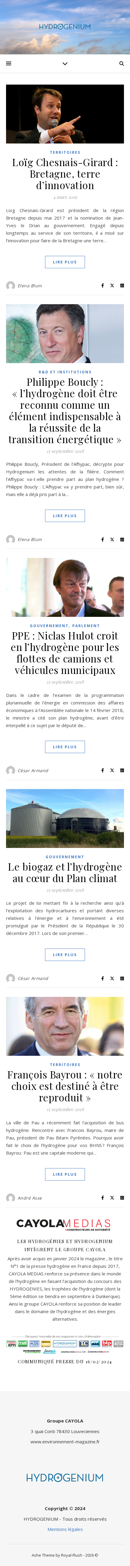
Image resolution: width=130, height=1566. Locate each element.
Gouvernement (49, 625)
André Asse (30, 1198)
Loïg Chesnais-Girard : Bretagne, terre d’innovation (65, 173)
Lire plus (65, 262)
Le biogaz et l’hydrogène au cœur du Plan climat (65, 872)
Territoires (65, 152)
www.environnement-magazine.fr (65, 1442)
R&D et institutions (65, 372)
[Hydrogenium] (65, 27)
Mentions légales (65, 1529)
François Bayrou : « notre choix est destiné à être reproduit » (65, 1086)
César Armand (33, 770)
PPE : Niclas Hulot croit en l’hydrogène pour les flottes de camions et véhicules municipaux (65, 652)
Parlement (86, 625)
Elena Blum (30, 285)
